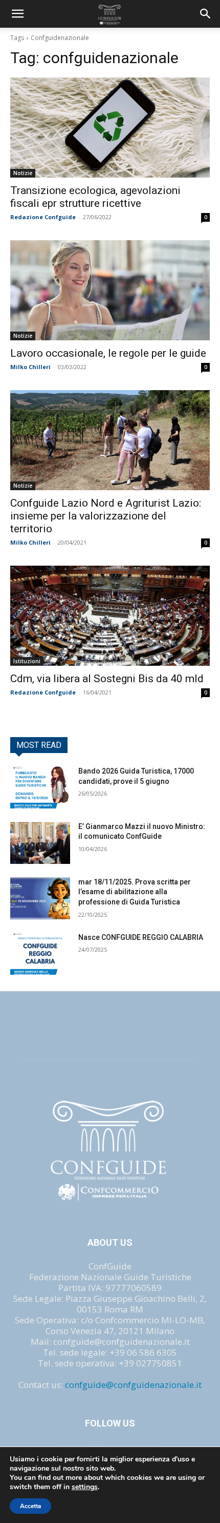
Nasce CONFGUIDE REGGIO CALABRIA (140, 937)
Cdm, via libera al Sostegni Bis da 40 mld (107, 678)
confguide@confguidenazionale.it (133, 1385)
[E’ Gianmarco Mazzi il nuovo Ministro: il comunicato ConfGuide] (40, 843)
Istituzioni (26, 661)
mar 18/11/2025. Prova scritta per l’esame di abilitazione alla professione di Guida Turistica (134, 892)
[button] (205, 14)
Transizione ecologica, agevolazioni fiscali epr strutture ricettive (95, 196)
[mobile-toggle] (17, 14)
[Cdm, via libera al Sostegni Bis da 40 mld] (110, 616)
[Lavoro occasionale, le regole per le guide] (110, 290)
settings (85, 1487)
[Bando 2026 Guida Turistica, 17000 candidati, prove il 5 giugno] (40, 787)
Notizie (22, 173)
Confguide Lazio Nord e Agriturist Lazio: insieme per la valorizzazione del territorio (105, 516)
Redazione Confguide (43, 217)
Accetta (30, 1506)
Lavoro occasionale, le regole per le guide (108, 353)
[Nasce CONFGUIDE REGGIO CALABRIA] (40, 954)
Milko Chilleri (30, 367)
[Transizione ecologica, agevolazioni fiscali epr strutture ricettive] (110, 128)
